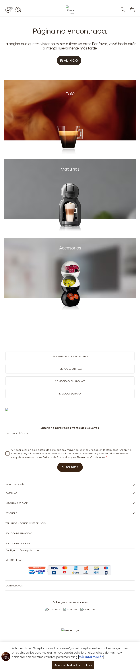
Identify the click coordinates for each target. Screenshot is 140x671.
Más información (91, 657)
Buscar (126, 10)
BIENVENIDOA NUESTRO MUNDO (70, 356)
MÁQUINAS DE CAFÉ (16, 503)
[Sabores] (70, 153)
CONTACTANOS (14, 585)
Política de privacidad (18, 533)
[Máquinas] (70, 232)
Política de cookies (17, 543)
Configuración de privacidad (22, 550)
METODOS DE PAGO (70, 393)
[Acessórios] (70, 310)
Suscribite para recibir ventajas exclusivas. (70, 427)
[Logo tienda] (70, 9)
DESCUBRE (11, 513)
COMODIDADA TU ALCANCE (70, 381)
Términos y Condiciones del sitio (25, 523)
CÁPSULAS (11, 493)
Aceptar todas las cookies (73, 665)
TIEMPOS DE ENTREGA (70, 368)
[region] (70, 656)
